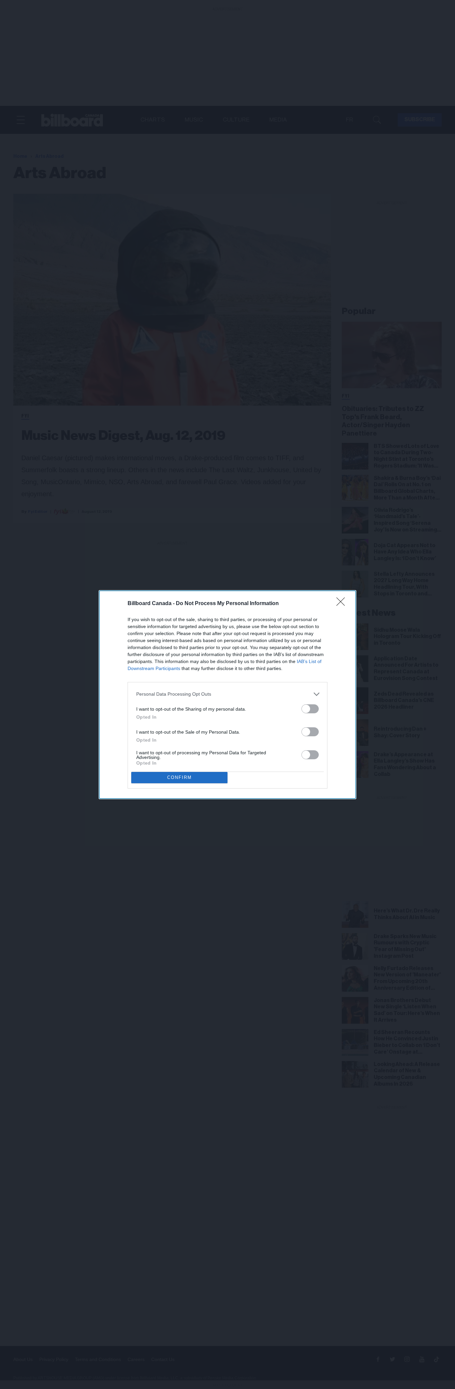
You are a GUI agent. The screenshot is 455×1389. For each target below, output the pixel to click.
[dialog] (227, 695)
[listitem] (227, 694)
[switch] (310, 708)
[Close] (342, 603)
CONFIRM (179, 777)
